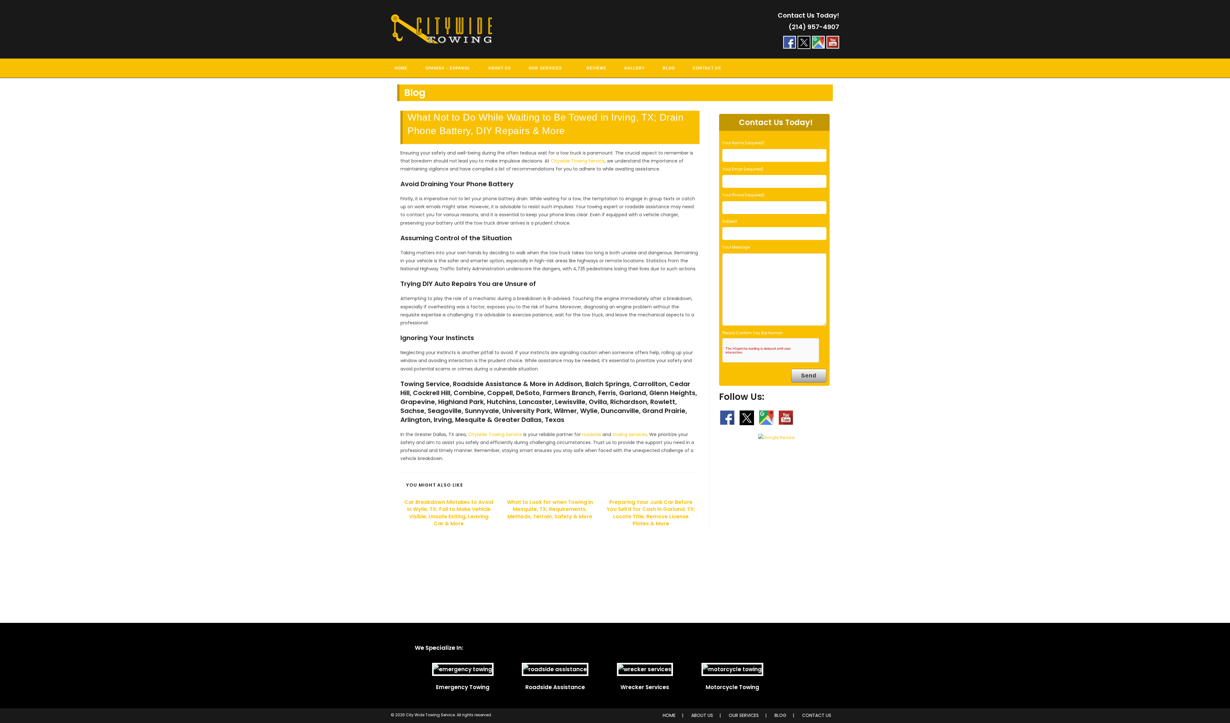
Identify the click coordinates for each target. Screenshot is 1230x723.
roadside (591, 434)
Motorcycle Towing (732, 687)
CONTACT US (816, 715)
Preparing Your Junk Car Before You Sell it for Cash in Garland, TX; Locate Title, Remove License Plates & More (651, 513)
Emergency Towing (462, 687)
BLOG (780, 715)
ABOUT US (702, 715)
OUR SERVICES (744, 715)
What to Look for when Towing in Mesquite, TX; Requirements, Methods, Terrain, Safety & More (550, 509)
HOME (669, 715)
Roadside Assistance (555, 687)
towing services (629, 434)
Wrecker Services (644, 687)
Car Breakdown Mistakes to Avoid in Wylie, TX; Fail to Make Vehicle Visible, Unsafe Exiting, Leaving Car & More (448, 513)
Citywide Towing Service (578, 161)
